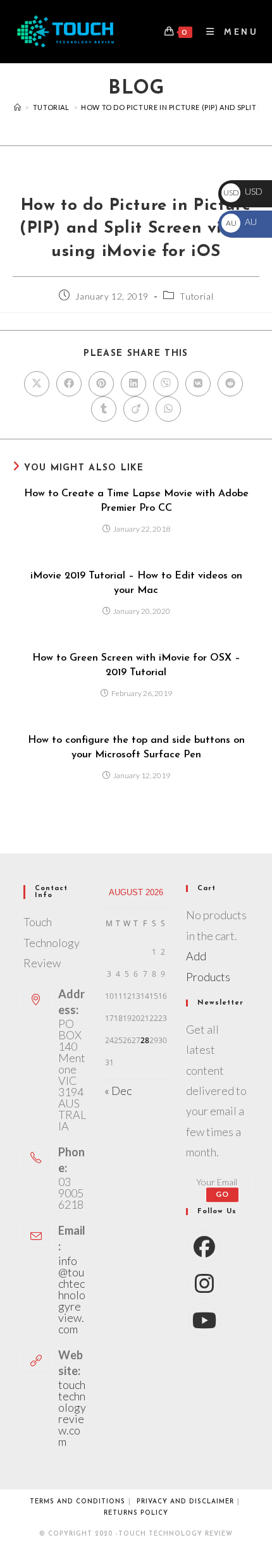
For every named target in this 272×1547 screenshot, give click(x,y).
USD (243, 191)
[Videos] (18, 107)
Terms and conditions (77, 1501)
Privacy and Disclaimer (185, 1501)
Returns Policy (136, 1513)
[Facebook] (204, 1246)
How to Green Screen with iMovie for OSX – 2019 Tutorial (136, 665)
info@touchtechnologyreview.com (71, 1295)
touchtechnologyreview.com (72, 1413)
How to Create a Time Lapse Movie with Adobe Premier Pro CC (136, 501)
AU (241, 221)
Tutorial (196, 296)
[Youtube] (204, 1319)
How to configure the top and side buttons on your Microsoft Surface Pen (136, 747)
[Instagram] (204, 1282)
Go (222, 1194)
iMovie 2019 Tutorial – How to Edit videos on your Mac (136, 583)
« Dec (118, 1091)
